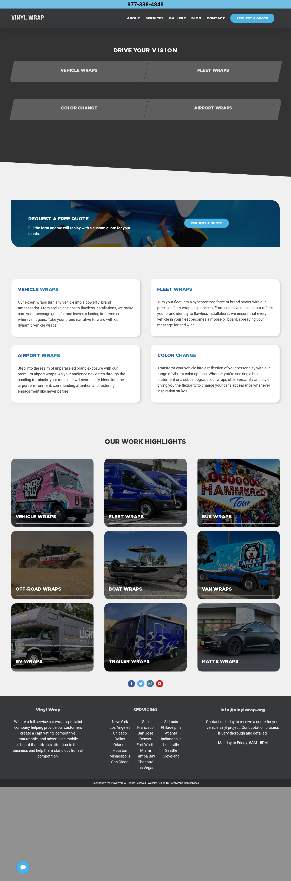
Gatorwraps (176, 783)
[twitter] (140, 683)
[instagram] (150, 683)
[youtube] (159, 683)
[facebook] (131, 683)
